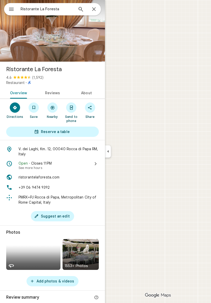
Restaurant (15, 82)
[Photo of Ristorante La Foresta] (52, 31)
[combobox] (47, 9)
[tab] (17, 92)
